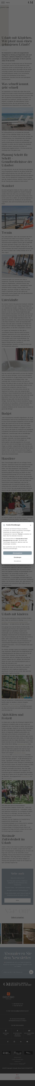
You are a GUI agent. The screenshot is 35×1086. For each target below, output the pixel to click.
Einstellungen (17, 557)
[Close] (30, 525)
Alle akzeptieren (17, 553)
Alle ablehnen (17, 561)
